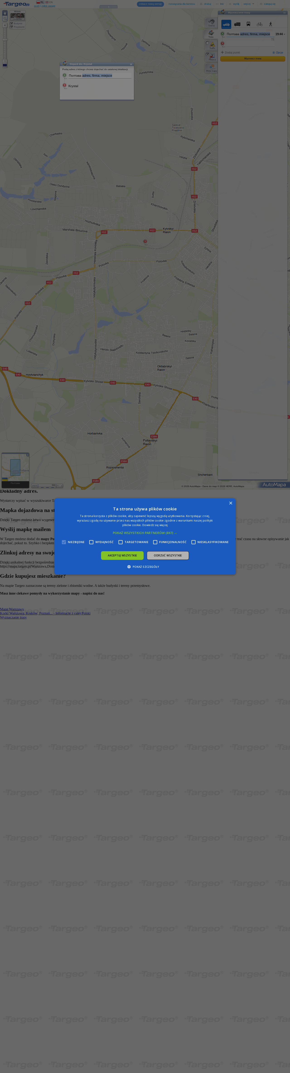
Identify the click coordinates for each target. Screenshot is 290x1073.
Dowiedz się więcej (155, 525)
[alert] (145, 536)
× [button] (230, 503)
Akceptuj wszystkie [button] (122, 555)
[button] (145, 533)
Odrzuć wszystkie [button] (168, 555)
